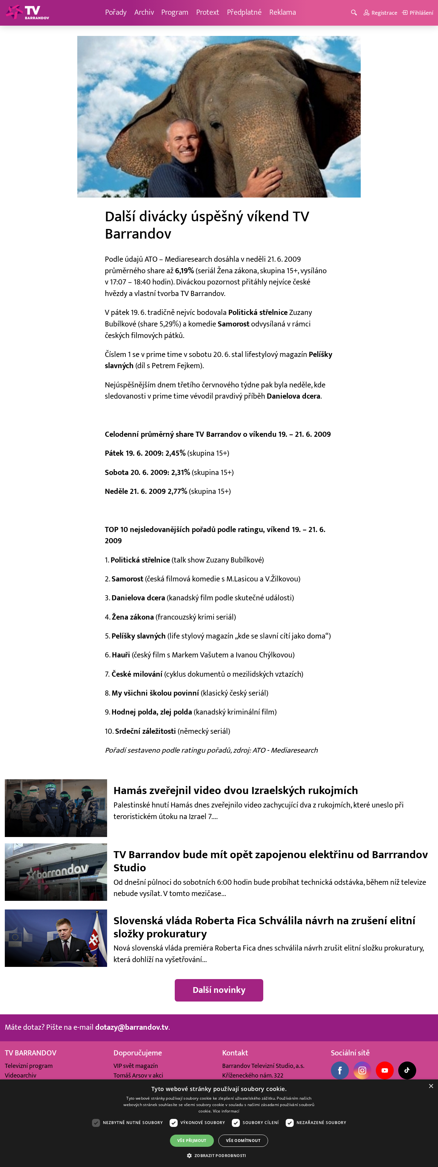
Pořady (116, 12)
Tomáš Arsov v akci (138, 1075)
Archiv (144, 12)
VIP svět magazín (136, 1066)
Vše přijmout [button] (191, 1140)
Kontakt (235, 1053)
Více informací (226, 1111)
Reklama (282, 12)
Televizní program (29, 1066)
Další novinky (219, 990)
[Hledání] (355, 13)
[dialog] (219, 1123)
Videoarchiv (20, 1075)
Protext (207, 12)
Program (175, 12)
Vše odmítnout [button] (243, 1140)
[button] (219, 1155)
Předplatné (244, 12)
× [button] (430, 1086)
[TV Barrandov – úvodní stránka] (27, 12)
